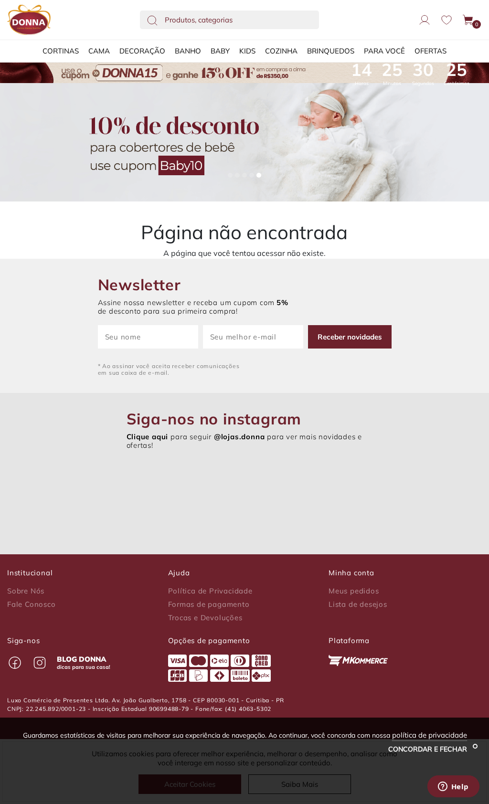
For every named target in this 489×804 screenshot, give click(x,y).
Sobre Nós (25, 591)
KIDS (247, 50)
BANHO (188, 50)
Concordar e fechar (428, 749)
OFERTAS (430, 50)
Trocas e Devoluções (205, 618)
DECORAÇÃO (142, 50)
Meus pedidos (354, 591)
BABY (220, 50)
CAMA (99, 50)
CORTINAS (61, 50)
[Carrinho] (468, 20)
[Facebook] (14, 662)
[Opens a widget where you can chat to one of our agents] (453, 787)
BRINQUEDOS (330, 50)
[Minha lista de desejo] (446, 19)
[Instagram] (39, 662)
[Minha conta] (424, 20)
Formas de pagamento (209, 604)
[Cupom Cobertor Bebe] (244, 142)
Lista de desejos (358, 604)
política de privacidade (429, 735)
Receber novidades (350, 336)
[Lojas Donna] (29, 20)
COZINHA (281, 50)
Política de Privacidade (210, 591)
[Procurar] (152, 20)
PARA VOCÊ (384, 50)
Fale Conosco (31, 604)
